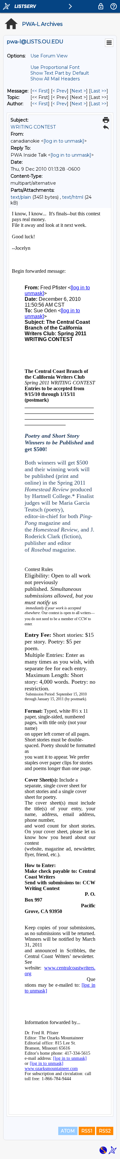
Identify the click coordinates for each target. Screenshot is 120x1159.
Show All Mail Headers (55, 79)
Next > (78, 91)
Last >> (99, 91)
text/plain (21, 197)
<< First (40, 91)
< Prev (59, 91)
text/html (72, 197)
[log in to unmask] (64, 141)
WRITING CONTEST (33, 127)
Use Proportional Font (55, 67)
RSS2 (105, 1131)
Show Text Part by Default (59, 73)
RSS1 (86, 1131)
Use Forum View (49, 56)
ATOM (68, 1131)
